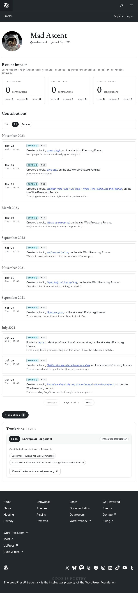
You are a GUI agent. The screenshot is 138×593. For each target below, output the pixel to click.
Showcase (43, 502)
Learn (73, 502)
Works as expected (58, 222)
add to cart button (57, 252)
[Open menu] (132, 5)
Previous (52, 402)
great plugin (54, 150)
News (7, 508)
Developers (77, 514)
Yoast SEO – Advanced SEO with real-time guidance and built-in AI (48, 462)
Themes (42, 508)
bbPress (11, 545)
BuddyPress (13, 552)
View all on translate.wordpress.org (33, 471)
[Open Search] (121, 5)
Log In (129, 16)
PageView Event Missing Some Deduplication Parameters (80, 384)
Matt (9, 539)
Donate (109, 514)
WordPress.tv (80, 521)
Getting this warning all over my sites (68, 365)
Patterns (42, 521)
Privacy (8, 521)
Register (118, 16)
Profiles (8, 15)
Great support (55, 312)
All (15, 124)
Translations (14, 414)
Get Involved (111, 502)
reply (41, 342)
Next (88, 402)
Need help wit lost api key (62, 282)
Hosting (9, 514)
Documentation (80, 508)
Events (107, 508)
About (8, 502)
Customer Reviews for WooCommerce (33, 455)
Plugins (41, 514)
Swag (108, 521)
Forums (26, 124)
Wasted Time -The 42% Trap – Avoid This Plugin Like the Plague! (84, 188)
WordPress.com (16, 533)
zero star (52, 169)
